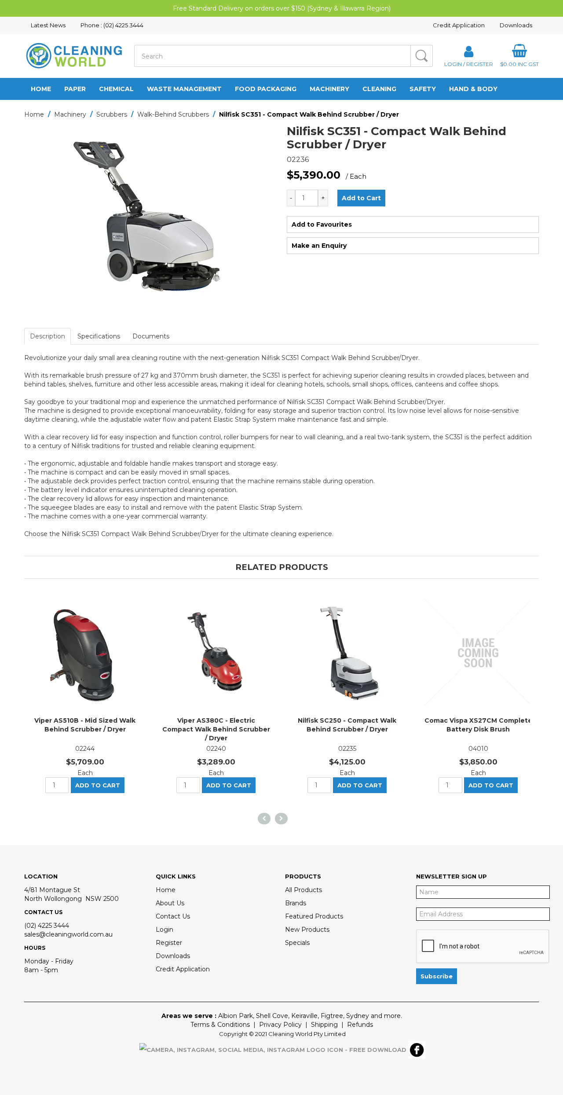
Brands (295, 903)
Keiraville (304, 1016)
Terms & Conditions (220, 1025)
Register (169, 943)
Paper (75, 89)
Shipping (324, 1025)
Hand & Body (473, 89)
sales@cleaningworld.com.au (68, 934)
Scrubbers (111, 114)
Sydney (357, 1016)
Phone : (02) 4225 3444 (111, 25)
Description (47, 336)
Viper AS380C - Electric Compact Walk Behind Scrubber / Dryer (216, 729)
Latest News (48, 25)
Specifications (98, 336)
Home (41, 89)
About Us (170, 903)
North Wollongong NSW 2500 (71, 899)
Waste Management (184, 89)
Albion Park (235, 1016)
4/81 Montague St (52, 890)
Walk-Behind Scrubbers (173, 114)
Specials (297, 943)
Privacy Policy (280, 1025)
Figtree (332, 1016)
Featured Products (314, 916)
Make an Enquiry (319, 246)
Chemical (116, 89)
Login (164, 929)
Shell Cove (272, 1016)
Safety (422, 89)
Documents (150, 336)
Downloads (516, 25)
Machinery (329, 89)
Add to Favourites (322, 224)
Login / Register (468, 64)
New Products (307, 929)
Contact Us (173, 916)
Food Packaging (265, 89)
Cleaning (379, 89)
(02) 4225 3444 (46, 926)
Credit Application (459, 25)
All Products (303, 890)
